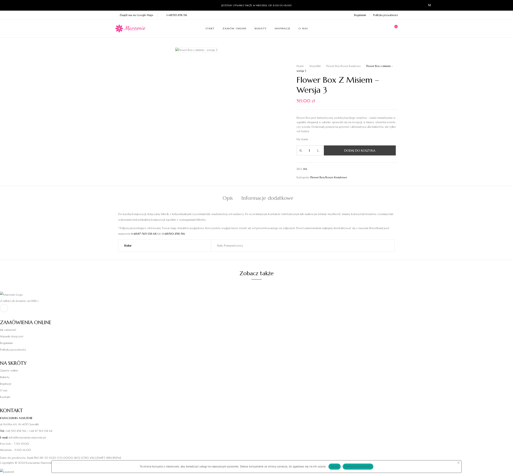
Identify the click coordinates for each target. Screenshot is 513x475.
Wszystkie (315, 66)
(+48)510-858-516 (176, 15)
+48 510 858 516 (15, 431)
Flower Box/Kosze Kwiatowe (343, 66)
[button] (395, 28)
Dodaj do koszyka (359, 150)
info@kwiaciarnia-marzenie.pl (27, 437)
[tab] (228, 198)
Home (300, 66)
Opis (228, 198)
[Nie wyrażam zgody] (458, 464)
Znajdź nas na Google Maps (136, 15)
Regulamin (360, 15)
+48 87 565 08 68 (40, 431)
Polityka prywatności (385, 15)
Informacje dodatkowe (267, 198)
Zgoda (334, 466)
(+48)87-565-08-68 (144, 233)
